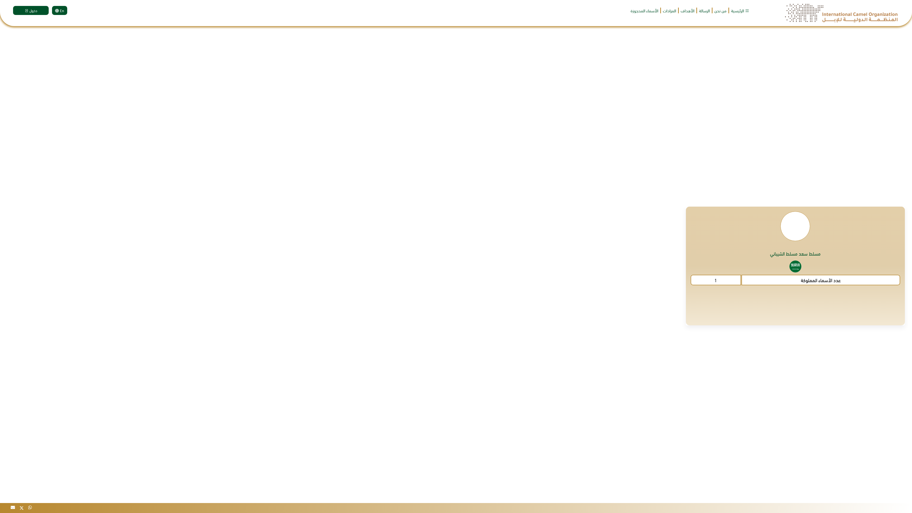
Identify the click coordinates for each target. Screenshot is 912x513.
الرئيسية (738, 10)
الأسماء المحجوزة (644, 10)
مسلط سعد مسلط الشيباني (795, 253)
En (61, 10)
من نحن (720, 10)
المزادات (669, 10)
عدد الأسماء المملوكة (821, 280)
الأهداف (687, 10)
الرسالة (704, 10)
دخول (32, 10)
